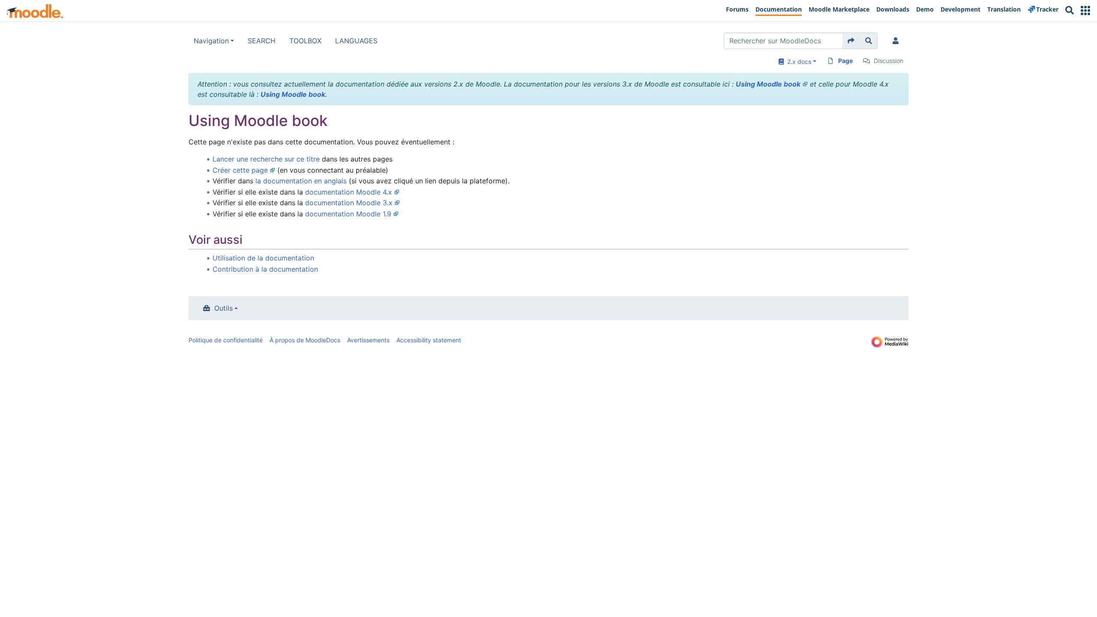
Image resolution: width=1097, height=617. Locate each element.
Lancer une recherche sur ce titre (266, 159)
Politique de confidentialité (226, 340)
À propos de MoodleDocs (305, 340)
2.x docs (797, 61)
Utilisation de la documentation (263, 258)
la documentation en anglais (301, 181)
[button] (1085, 10)
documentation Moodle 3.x (349, 202)
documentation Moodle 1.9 (348, 214)
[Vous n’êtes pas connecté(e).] (897, 40)
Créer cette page (240, 170)
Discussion (888, 60)
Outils (223, 308)
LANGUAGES (356, 40)
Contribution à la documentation (265, 269)
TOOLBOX (305, 40)
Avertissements (368, 340)
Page (845, 60)
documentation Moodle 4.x (348, 192)
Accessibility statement (428, 340)
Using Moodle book (768, 84)
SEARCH (262, 40)
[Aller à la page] (851, 41)
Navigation (211, 40)
